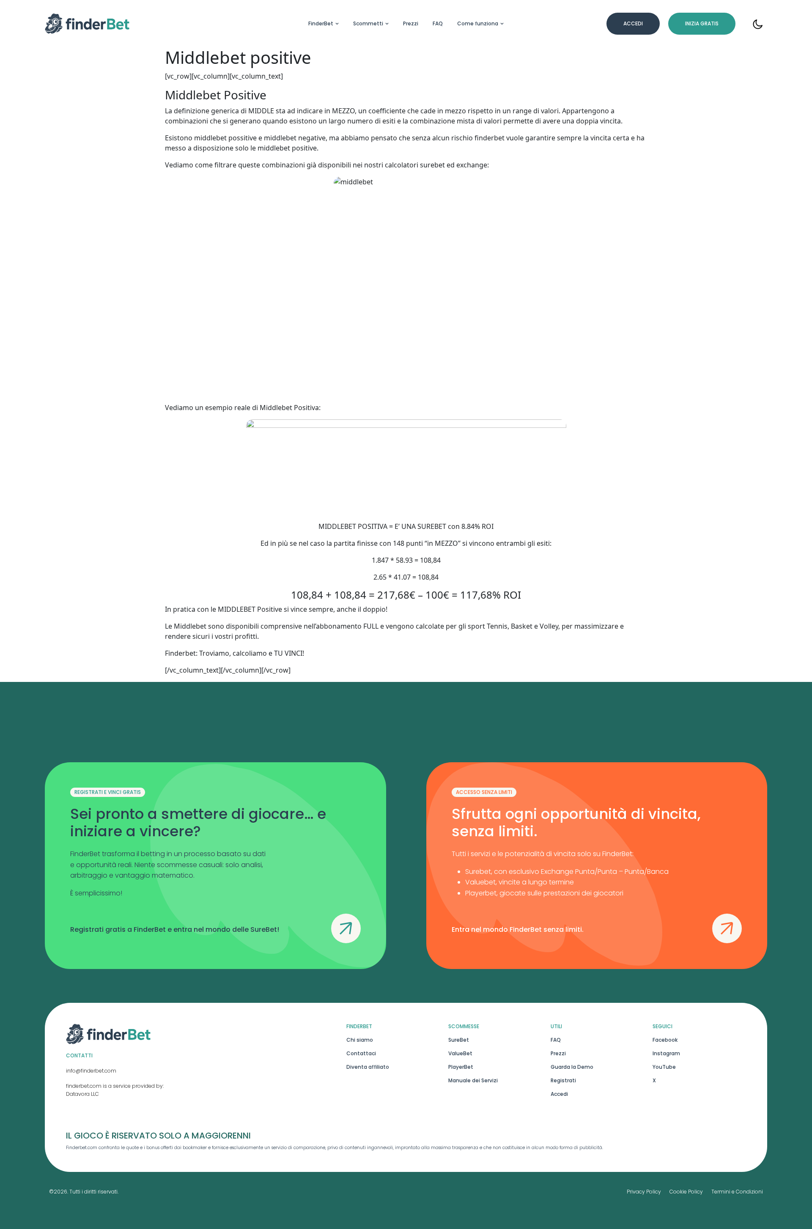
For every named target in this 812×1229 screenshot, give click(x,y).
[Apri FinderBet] (337, 23)
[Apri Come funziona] (502, 23)
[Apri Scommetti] (387, 23)
